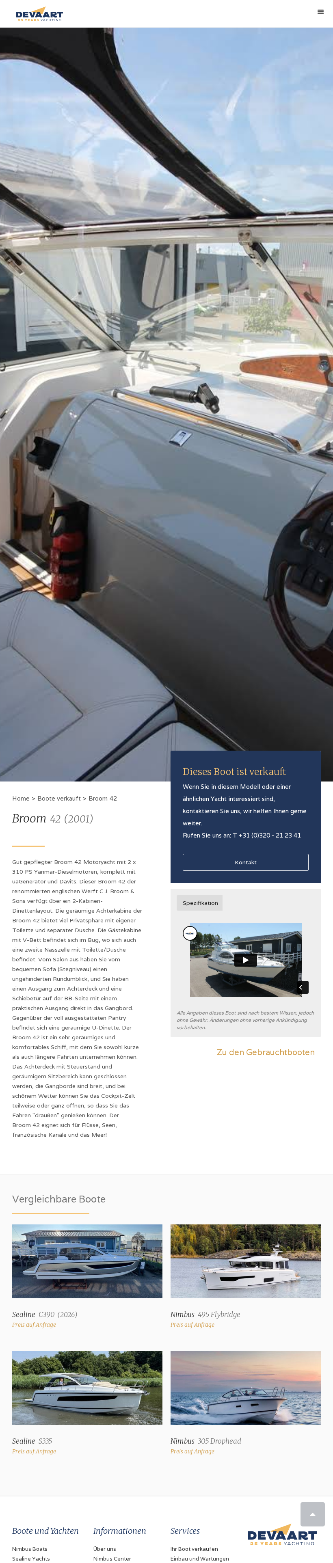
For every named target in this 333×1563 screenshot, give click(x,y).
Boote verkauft (59, 798)
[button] (321, 12)
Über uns (104, 1549)
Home (21, 798)
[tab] (200, 903)
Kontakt (246, 862)
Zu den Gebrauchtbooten (266, 1052)
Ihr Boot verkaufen (194, 1549)
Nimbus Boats (30, 1549)
